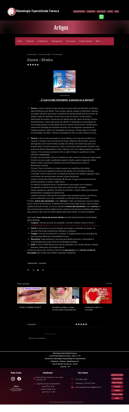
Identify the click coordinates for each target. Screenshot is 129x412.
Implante (30, 41)
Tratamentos (117, 379)
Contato (117, 386)
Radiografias (56, 41)
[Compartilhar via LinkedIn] (38, 270)
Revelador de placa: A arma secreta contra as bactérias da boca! (63, 308)
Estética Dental (85, 41)
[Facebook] (19, 378)
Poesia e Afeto (117, 394)
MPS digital (80, 402)
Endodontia (42, 41)
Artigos (117, 390)
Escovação (70, 41)
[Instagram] (13, 378)
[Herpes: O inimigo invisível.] (31, 295)
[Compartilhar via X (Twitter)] (33, 270)
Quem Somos (117, 383)
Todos (19, 41)
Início (117, 398)
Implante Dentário (117, 375)
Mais (98, 41)
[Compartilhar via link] (43, 270)
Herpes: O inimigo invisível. (30, 307)
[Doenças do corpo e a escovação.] (97, 295)
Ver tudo (109, 283)
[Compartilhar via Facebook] (28, 270)
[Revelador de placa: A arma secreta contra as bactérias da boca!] (64, 295)
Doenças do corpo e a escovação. (93, 308)
